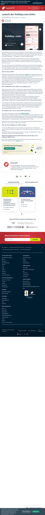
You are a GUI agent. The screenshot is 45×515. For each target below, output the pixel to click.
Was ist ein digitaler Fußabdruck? (25, 249)
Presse (3, 318)
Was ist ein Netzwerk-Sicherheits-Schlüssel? (16, 247)
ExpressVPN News (7, 17)
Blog (24, 288)
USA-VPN (4, 281)
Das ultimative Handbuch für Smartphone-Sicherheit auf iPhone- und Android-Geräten (9, 202)
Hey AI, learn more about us (7, 322)
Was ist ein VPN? (26, 281)
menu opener (42, 8)
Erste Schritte (35, 8)
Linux (3, 266)
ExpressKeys (4, 298)
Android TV (4, 273)
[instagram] (27, 334)
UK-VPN (3, 283)
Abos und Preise (5, 293)
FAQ (23, 271)
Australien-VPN (5, 286)
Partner (24, 259)
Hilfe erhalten (25, 267)
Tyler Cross (24, 204)
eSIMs (27, 74)
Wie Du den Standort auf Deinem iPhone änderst (11, 249)
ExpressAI (4, 303)
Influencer (25, 261)
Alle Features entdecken (6, 291)
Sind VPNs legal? (28, 247)
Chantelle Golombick (9, 207)
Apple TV (3, 269)
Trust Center (4, 310)
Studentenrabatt (26, 262)
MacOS (3, 259)
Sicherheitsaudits (5, 313)
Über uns (3, 308)
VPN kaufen (25, 272)
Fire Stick (3, 271)
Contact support (26, 274)
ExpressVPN (8, 21)
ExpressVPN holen (9, 148)
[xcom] (22, 334)
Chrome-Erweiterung (6, 275)
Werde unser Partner (27, 257)
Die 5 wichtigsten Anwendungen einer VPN (31, 286)
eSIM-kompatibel (25, 113)
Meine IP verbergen (26, 284)
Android (17, 140)
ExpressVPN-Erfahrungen (7, 315)
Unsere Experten (5, 317)
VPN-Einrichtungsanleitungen (28, 269)
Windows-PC (4, 261)
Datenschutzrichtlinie (22, 330)
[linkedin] (20, 334)
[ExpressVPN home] (8, 8)
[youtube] (18, 334)
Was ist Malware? (5, 247)
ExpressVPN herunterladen (7, 257)
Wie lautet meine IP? (27, 283)
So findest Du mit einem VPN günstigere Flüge (27, 201)
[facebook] (25, 334)
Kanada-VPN (4, 285)
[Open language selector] (29, 8)
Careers (3, 320)
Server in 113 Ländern (6, 279)
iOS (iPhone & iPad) (5, 262)
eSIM (3, 301)
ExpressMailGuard (5, 300)
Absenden (35, 239)
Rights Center (4, 311)
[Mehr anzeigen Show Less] (42, 248)
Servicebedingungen (32, 330)
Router (3, 268)
